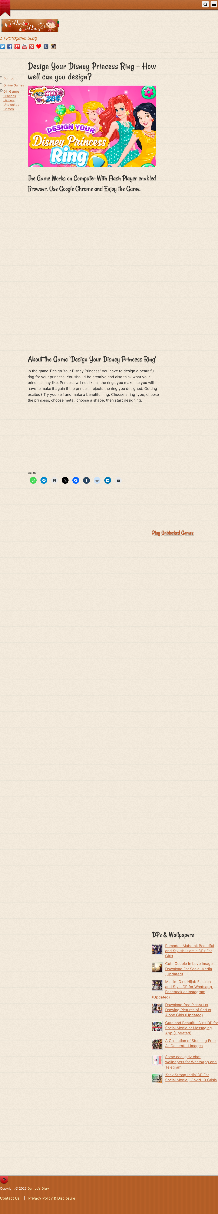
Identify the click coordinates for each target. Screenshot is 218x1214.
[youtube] (24, 46)
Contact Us (10, 1198)
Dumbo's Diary (38, 1188)
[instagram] (53, 46)
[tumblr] (46, 46)
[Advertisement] (94, 319)
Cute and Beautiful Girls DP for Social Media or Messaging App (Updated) (191, 1028)
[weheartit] (38, 46)
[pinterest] (31, 46)
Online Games (13, 85)
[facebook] (9, 46)
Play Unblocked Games (173, 532)
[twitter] (2, 46)
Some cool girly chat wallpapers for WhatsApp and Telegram (191, 1062)
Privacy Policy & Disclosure (51, 1198)
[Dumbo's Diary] (29, 29)
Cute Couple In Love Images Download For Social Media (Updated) (190, 968)
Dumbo (8, 78)
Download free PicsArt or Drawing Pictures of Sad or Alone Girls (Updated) (188, 1010)
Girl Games (11, 91)
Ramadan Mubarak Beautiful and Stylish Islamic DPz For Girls (189, 950)
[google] (17, 46)
